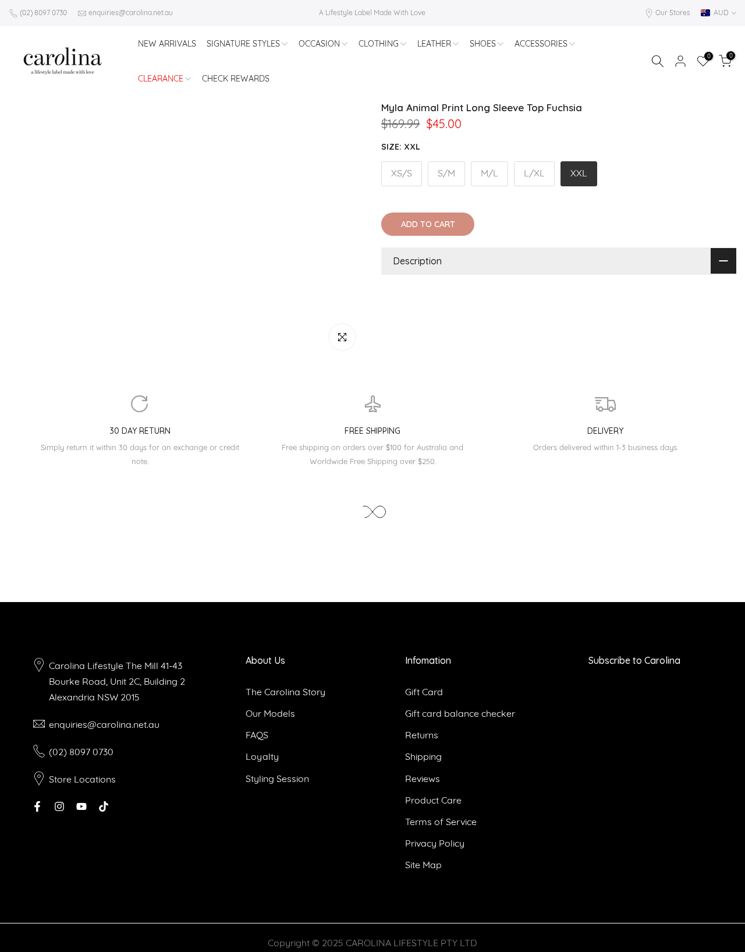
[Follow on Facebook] (37, 806)
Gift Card (424, 692)
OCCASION (319, 43)
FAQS (257, 735)
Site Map (423, 864)
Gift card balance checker (460, 713)
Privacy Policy (434, 843)
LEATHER (434, 43)
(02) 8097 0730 (43, 12)
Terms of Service (441, 821)
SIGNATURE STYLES (243, 43)
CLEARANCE (160, 78)
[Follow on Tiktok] (103, 806)
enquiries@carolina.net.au (130, 12)
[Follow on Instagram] (59, 806)
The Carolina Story (285, 692)
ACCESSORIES (541, 43)
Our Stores (672, 12)
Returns (421, 735)
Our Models (270, 713)
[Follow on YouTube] (81, 806)
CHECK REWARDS (235, 78)
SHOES (483, 43)
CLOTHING (379, 43)
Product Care (433, 800)
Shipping (423, 756)
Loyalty (262, 756)
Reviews (422, 778)
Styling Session (277, 778)
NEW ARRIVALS (167, 43)
